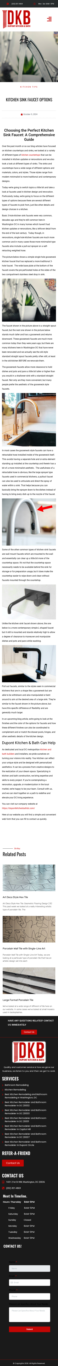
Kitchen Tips (29, 87)
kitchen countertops (30, 155)
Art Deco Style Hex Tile (15, 897)
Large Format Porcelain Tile (18, 1000)
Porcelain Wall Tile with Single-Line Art (24, 948)
